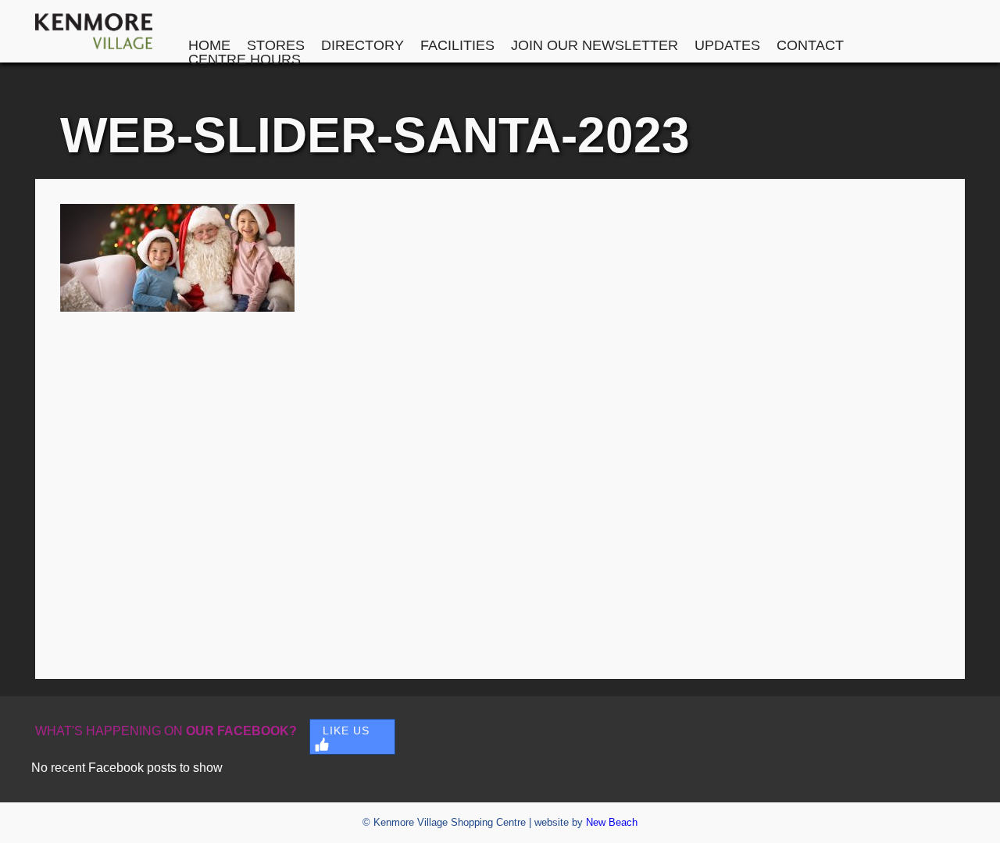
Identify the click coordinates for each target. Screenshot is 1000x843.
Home (209, 45)
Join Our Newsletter (594, 45)
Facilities (457, 45)
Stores (276, 45)
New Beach (612, 822)
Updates (727, 45)
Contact (810, 45)
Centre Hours (244, 59)
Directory (362, 45)
